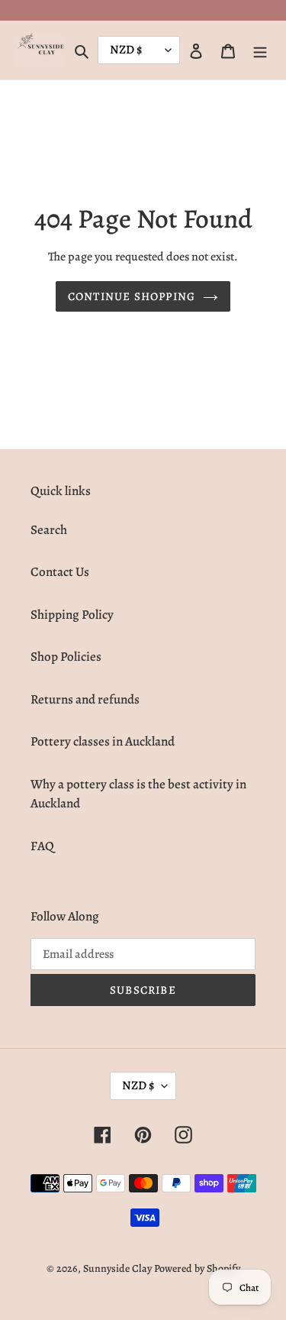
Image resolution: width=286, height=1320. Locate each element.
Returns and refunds (85, 699)
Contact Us (60, 572)
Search (49, 530)
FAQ (42, 846)
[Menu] (260, 50)
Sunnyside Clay (117, 1268)
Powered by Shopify (197, 1268)
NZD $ (138, 1085)
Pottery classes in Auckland (103, 741)
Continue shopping (131, 296)
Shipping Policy (72, 614)
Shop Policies (66, 656)
